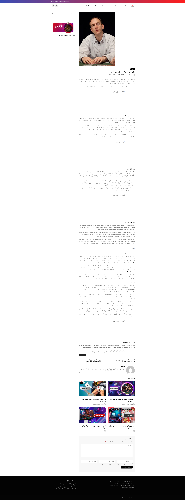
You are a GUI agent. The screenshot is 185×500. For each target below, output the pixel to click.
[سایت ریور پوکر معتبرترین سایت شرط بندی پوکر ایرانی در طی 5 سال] (121, 415)
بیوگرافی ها (95, 5)
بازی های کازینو (88, 5)
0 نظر (117, 74)
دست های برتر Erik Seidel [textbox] (129, 253)
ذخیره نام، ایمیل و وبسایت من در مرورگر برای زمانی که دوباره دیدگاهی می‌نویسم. (116, 464)
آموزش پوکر (89, 129)
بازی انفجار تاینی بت (63, 35)
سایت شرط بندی (125, 5)
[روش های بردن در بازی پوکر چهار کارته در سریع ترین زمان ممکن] (92, 388)
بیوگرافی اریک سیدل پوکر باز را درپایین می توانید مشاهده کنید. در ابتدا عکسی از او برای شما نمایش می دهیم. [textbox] (110, 86)
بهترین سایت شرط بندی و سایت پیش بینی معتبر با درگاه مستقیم (120, 409)
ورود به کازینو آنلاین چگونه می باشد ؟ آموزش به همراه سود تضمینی (91, 361)
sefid (131, 431)
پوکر (132, 69)
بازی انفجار (103, 5)
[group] (107, 81)
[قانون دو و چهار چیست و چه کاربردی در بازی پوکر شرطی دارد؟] (92, 415)
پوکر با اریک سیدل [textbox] (130, 169)
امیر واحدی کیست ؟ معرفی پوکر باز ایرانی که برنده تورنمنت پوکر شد (124, 361)
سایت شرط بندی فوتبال (113, 5)
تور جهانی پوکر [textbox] (131, 282)
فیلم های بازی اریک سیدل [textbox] (129, 342)
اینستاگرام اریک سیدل (126, 271)
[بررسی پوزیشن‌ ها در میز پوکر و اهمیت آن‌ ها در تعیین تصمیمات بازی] (121, 388)
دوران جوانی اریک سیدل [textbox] (129, 222)
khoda (130, 74)
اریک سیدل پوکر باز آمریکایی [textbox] (128, 115)
